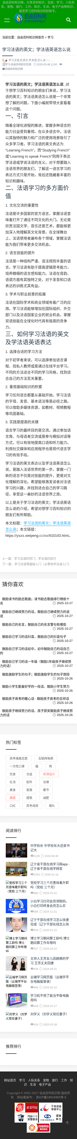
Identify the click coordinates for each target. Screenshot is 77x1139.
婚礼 (52, 805)
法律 (46, 782)
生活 (33, 1084)
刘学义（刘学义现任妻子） (49, 1014)
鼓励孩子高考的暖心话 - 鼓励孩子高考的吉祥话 (35, 698)
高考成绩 (32, 805)
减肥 (46, 797)
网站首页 (10, 1080)
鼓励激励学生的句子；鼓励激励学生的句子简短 (36, 674)
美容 (13, 797)
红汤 (13, 782)
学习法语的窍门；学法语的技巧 (35, 558)
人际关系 (34, 1080)
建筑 (29, 797)
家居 (29, 790)
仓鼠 (29, 774)
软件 (29, 782)
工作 (64, 1080)
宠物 (46, 1080)
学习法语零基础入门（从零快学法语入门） (42, 564)
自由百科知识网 (40, 25)
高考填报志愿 (19, 758)
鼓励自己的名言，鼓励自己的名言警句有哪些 (34, 624)
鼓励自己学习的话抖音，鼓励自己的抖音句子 (34, 636)
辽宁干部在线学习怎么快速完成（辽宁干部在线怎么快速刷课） (49, 924)
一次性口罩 (17, 766)
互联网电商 (45, 758)
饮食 (13, 774)
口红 (13, 805)
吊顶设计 (49, 774)
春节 (46, 790)
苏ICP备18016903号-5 (51, 1097)
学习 (22, 1080)
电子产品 (45, 1084)
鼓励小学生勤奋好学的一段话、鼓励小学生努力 (36, 686)
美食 (13, 790)
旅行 (55, 1080)
